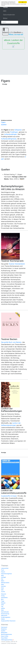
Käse (2, 584)
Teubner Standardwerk (17, 264)
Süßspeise (18, 130)
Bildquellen (4, 632)
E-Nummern (12, 621)
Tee (2, 606)
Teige (2, 601)
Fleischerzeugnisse (6, 573)
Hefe (2, 604)
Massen (3, 603)
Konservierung (5, 613)
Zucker (3, 591)
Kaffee (3, 608)
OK (22, 2)
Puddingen (14, 132)
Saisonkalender (9, 15)
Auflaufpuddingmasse (8, 139)
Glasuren (3, 594)
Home (8, 7)
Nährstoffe (4, 615)
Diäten (3, 619)
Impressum (4, 627)
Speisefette (4, 597)
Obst (2, 588)
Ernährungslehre (5, 617)
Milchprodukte (5, 582)
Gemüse (3, 586)
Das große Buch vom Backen (11, 342)
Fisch (2, 570)
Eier (2, 579)
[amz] (22, 179)
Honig (2, 595)
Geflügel (3, 577)
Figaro (3, 122)
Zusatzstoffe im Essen (9, 496)
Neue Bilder (4, 638)
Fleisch (3, 572)
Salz (2, 590)
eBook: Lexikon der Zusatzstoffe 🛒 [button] (13, 43)
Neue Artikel (4, 636)
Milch (2, 581)
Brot (2, 599)
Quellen (4, 124)
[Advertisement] (14, 61)
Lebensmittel (4, 568)
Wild (2, 575)
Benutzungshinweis (6, 634)
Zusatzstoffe (4, 621)
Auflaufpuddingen (10, 134)
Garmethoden (5, 612)
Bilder (5, 18)
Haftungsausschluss (6, 639)
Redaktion (4, 629)
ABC (4, 11)
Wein (2, 610)
